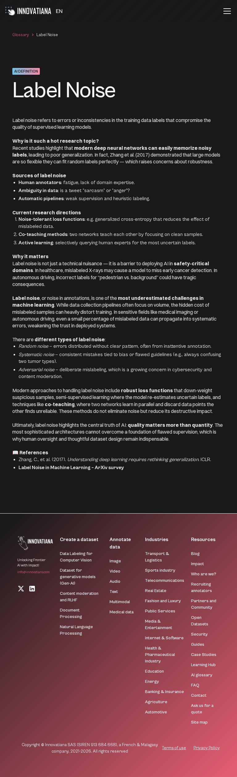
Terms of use (174, 748)
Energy (152, 681)
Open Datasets (199, 621)
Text (114, 591)
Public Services (160, 611)
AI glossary (201, 675)
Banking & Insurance (164, 691)
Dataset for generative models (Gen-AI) (78, 577)
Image (115, 561)
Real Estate (155, 590)
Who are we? (203, 574)
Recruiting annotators (201, 587)
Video (115, 571)
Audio (115, 581)
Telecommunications (164, 580)
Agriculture (156, 701)
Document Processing (71, 613)
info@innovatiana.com (33, 572)
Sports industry (160, 570)
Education (154, 671)
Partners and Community (203, 604)
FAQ (195, 685)
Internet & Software (164, 638)
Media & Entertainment (158, 624)
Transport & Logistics (157, 557)
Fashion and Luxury (163, 600)
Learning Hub (203, 664)
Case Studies (203, 654)
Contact (198, 695)
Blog (195, 553)
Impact (197, 563)
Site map (199, 722)
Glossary (20, 34)
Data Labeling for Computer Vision (76, 557)
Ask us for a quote (202, 709)
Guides (197, 644)
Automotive (156, 712)
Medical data (122, 612)
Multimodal (120, 601)
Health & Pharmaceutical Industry (160, 655)
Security (199, 634)
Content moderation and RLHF (79, 597)
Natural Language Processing (76, 630)
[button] (59, 11)
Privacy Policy (206, 748)
